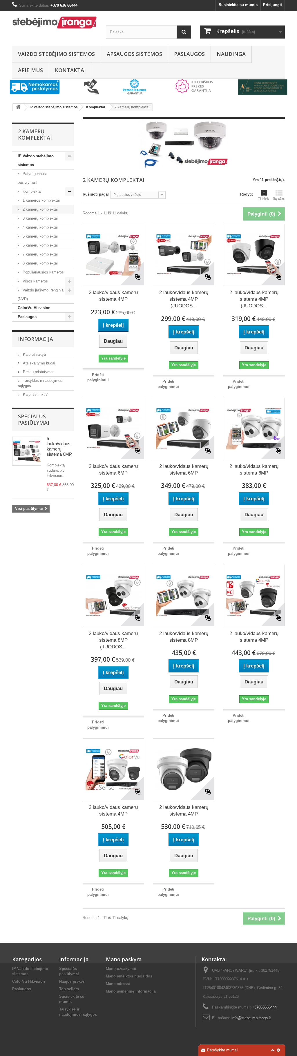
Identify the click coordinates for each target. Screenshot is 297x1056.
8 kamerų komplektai (39, 263)
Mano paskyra (124, 959)
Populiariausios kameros (42, 272)
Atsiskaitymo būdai (38, 363)
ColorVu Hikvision (34, 308)
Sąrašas (279, 198)
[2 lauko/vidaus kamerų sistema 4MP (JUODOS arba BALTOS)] (183, 254)
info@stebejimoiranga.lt (251, 1018)
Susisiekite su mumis (238, 5)
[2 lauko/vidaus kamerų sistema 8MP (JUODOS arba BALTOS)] (113, 595)
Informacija (35, 338)
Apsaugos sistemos (134, 53)
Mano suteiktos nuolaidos (129, 976)
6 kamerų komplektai (39, 245)
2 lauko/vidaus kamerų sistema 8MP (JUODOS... (113, 640)
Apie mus (30, 70)
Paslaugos (189, 53)
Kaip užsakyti (34, 354)
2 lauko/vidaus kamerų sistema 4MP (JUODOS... (183, 299)
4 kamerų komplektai (39, 227)
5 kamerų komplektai (39, 236)
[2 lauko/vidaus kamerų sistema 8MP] (183, 595)
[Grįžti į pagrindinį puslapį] (18, 107)
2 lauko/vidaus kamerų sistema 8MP (183, 637)
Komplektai (31, 191)
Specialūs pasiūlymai (33, 419)
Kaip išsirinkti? (35, 394)
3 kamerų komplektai (39, 218)
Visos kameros (34, 281)
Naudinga (231, 53)
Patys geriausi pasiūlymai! (32, 178)
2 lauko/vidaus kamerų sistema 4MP (113, 296)
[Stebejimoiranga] (54, 22)
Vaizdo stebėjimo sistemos (56, 53)
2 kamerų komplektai (39, 209)
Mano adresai (118, 984)
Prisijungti (272, 5)
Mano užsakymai (121, 968)
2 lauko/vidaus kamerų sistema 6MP (113, 470)
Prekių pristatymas (38, 372)
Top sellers (69, 989)
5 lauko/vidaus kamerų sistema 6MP (59, 446)
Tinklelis (263, 198)
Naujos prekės (72, 981)
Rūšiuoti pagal (96, 194)
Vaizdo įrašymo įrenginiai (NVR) (41, 294)
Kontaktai (70, 70)
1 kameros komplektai (40, 200)
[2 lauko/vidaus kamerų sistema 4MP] (113, 254)
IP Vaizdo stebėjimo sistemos (36, 160)
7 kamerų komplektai (39, 254)
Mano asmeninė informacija (131, 991)
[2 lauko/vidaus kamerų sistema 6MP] (113, 428)
